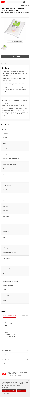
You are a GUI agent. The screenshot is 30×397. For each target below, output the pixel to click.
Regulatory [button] (6, 359)
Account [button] (24, 5)
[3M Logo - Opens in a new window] (3, 2)
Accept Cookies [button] (21, 390)
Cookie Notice (5, 387)
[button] (7, 394)
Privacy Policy (14, 372)
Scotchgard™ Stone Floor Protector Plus (8, 324)
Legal (9, 372)
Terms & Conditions (22, 372)
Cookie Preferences (12, 373)
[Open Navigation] (28, 2)
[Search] (24, 2)
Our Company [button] (7, 350)
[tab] (9, 316)
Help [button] (3, 363)
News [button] (4, 354)
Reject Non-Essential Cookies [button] (9, 390)
